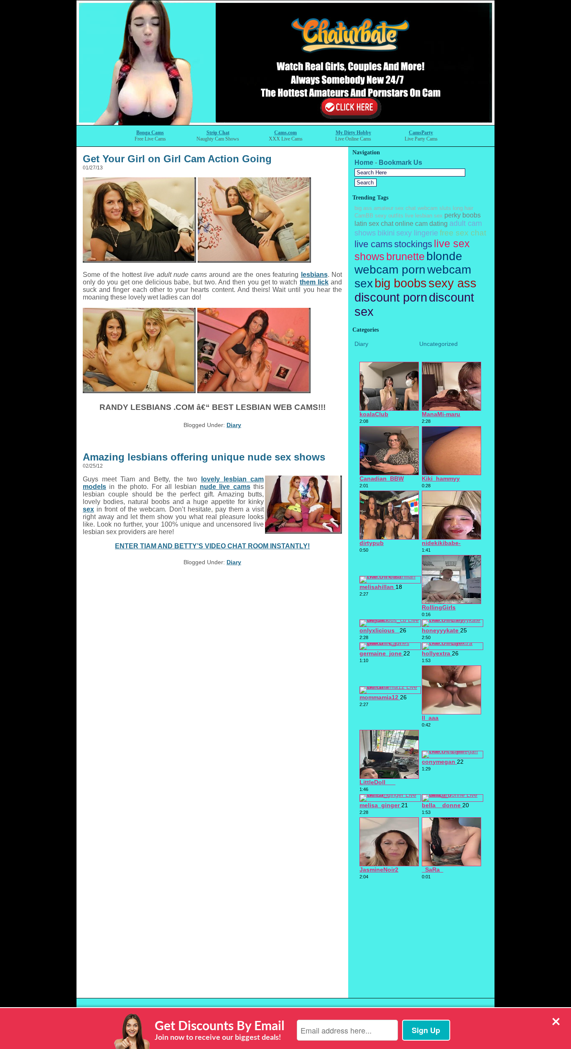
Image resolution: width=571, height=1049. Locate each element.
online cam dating (421, 223)
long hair (463, 208)
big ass (363, 208)
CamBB (363, 215)
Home (363, 162)
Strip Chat (217, 133)
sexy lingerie (417, 233)
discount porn (390, 297)
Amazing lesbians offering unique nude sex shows (204, 457)
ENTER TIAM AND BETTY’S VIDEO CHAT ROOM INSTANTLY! (212, 546)
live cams (373, 244)
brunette (405, 256)
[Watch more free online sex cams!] (285, 122)
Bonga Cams (150, 133)
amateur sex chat (395, 208)
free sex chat (463, 232)
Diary (234, 425)
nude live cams (225, 486)
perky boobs (462, 215)
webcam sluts (434, 208)
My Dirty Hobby (353, 133)
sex (88, 509)
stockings (413, 244)
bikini (386, 233)
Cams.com (285, 133)
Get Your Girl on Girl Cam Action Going (177, 158)
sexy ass (452, 283)
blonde (444, 256)
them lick (314, 282)
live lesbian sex (424, 215)
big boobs (401, 283)
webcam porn (390, 269)
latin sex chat (373, 223)
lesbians (314, 274)
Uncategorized (438, 343)
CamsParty (421, 133)
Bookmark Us (400, 162)
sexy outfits (389, 215)
